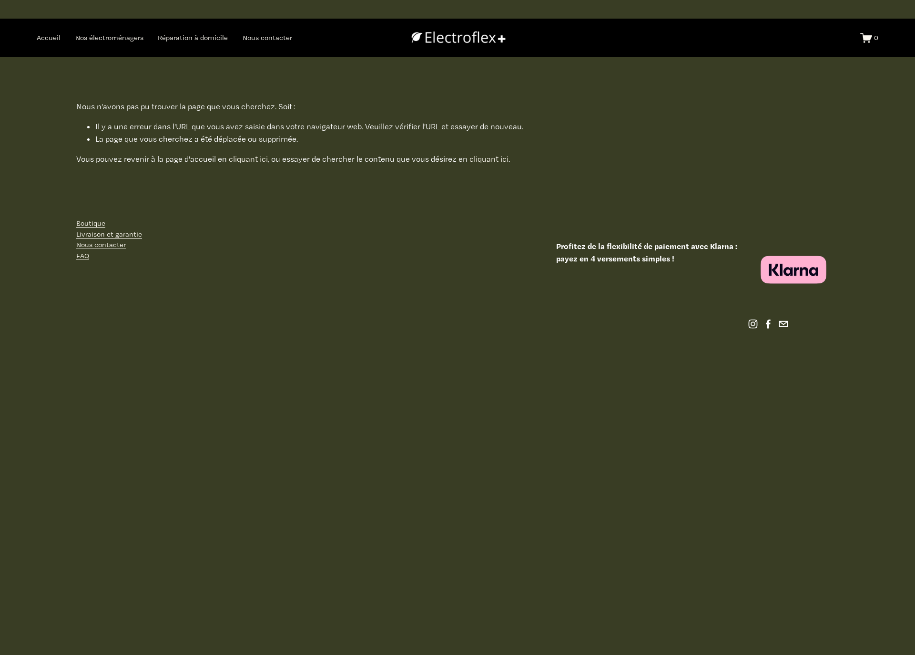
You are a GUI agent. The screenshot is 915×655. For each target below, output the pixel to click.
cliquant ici (248, 159)
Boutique (90, 223)
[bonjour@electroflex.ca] (783, 324)
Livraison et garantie (109, 234)
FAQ (82, 255)
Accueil (49, 37)
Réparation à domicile (193, 37)
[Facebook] (768, 324)
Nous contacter (267, 37)
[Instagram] (753, 324)
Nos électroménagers (109, 37)
